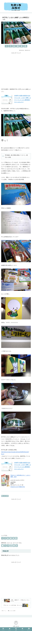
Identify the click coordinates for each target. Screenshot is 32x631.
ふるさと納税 (5, 495)
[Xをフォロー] (5, 545)
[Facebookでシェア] (10, 46)
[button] (25, 46)
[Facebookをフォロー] (8, 545)
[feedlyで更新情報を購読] (14, 545)
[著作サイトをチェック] (2, 545)
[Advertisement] (16, 70)
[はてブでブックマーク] (14, 46)
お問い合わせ (16, 626)
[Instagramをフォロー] (11, 545)
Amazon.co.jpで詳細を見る (17, 486)
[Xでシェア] (6, 46)
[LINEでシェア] (21, 46)
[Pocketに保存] (18, 46)
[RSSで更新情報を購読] (16, 545)
